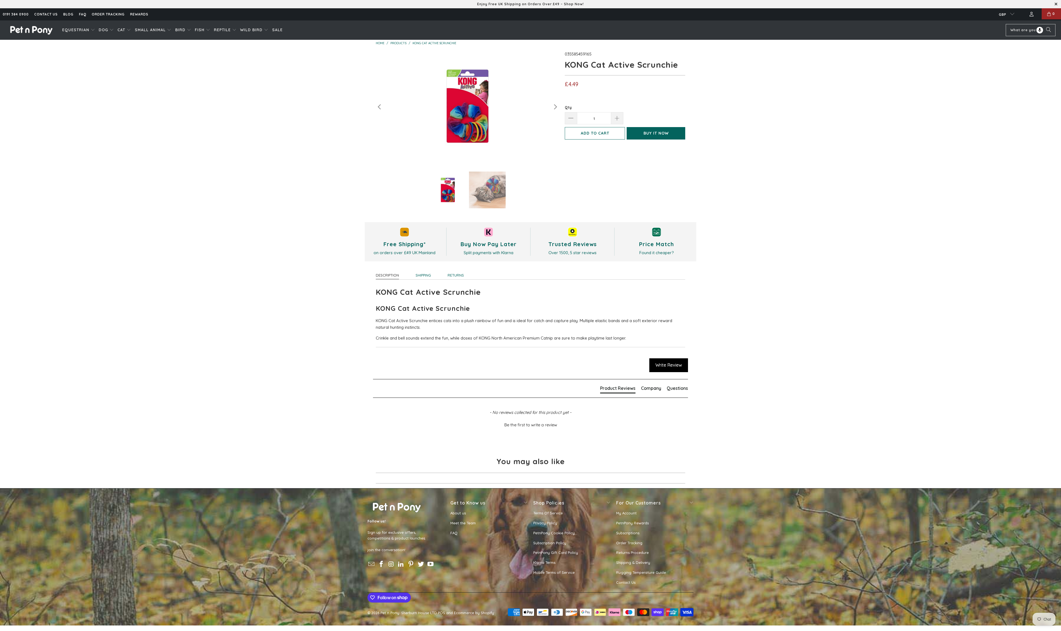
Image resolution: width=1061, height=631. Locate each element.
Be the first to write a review (530, 424)
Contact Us (625, 582)
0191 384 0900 (16, 14)
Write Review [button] (668, 365)
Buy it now (656, 133)
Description (387, 275)
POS (441, 613)
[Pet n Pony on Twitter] (421, 564)
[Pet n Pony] (31, 30)
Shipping (423, 275)
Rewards (139, 14)
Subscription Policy (549, 543)
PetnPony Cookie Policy (554, 533)
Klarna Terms (544, 562)
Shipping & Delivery (633, 562)
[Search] (1048, 30)
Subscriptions (627, 533)
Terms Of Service (548, 513)
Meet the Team (463, 523)
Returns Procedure (632, 552)
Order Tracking (108, 14)
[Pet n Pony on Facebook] (381, 564)
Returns (456, 275)
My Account (626, 513)
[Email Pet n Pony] (371, 564)
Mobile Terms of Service (554, 572)
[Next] (555, 107)
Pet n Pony (389, 613)
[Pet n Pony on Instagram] (391, 564)
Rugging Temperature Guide (641, 572)
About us (458, 513)
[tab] (617, 389)
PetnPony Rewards (632, 523)
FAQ (82, 14)
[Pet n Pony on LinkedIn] (401, 564)
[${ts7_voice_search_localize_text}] (1039, 30)
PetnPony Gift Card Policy (555, 552)
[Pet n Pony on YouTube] (431, 564)
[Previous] (379, 107)
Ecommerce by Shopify (474, 613)
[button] (78, 30)
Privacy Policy (545, 523)
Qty (568, 107)
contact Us (46, 14)
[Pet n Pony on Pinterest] (411, 564)
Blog (68, 14)
